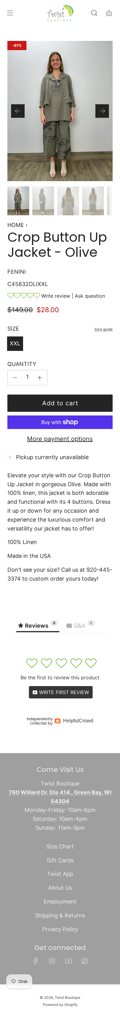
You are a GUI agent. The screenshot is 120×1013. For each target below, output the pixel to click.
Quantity (21, 364)
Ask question (90, 296)
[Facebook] (35, 961)
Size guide (103, 329)
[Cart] (109, 13)
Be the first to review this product (60, 677)
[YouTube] (68, 961)
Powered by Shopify (60, 1004)
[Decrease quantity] (15, 377)
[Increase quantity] (39, 377)
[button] (18, 111)
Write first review (63, 692)
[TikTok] (84, 961)
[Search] (94, 13)
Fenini (16, 271)
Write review (55, 296)
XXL (15, 343)
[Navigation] (9, 13)
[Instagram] (52, 961)
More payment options (60, 439)
